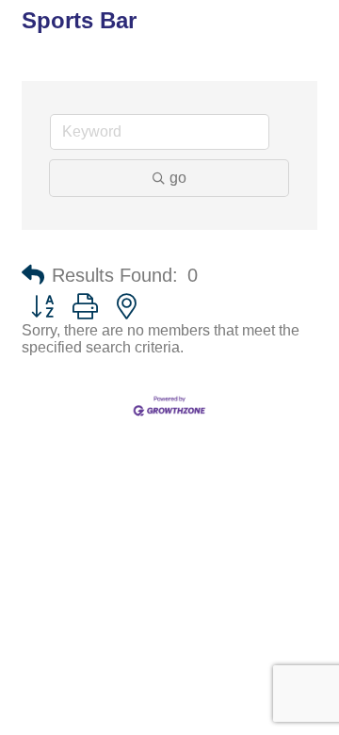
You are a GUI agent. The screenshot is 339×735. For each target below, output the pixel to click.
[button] (33, 275)
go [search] (178, 178)
